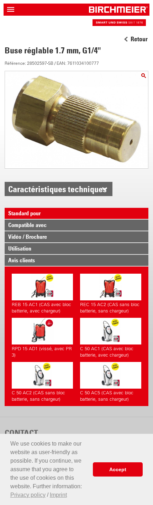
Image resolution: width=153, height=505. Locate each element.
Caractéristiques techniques (57, 189)
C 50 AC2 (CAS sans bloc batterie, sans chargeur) (38, 396)
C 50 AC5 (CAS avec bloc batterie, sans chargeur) (106, 396)
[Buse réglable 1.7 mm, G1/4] (143, 75)
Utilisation (19, 248)
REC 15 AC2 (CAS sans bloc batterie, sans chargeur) (109, 308)
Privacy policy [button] (28, 495)
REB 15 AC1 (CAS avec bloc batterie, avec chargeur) (41, 308)
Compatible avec (27, 224)
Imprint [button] (58, 495)
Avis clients (21, 260)
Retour (139, 39)
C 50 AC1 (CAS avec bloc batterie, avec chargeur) (106, 352)
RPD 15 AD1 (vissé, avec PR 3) (42, 352)
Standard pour (24, 213)
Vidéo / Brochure (27, 236)
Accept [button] (117, 469)
